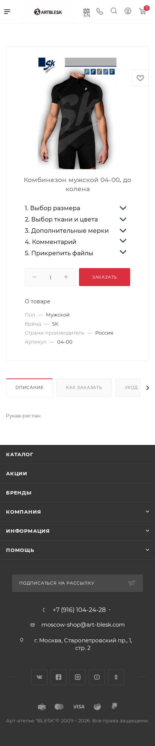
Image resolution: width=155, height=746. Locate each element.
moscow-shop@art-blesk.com (83, 624)
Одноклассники (116, 677)
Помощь (20, 550)
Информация (28, 531)
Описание (29, 387)
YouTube (97, 677)
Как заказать (84, 387)
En (87, 15)
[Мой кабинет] (128, 11)
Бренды (19, 493)
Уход (131, 387)
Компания (23, 512)
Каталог (19, 454)
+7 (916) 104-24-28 (79, 610)
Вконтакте (39, 677)
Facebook (58, 677)
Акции (16, 473)
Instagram (78, 677)
